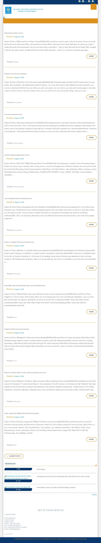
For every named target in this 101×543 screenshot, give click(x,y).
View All (94, 494)
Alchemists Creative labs (79, 539)
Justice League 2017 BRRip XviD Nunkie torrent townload (21, 413)
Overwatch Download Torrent (13, 114)
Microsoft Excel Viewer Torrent (13, 33)
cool (15, 317)
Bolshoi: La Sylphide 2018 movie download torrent (19, 242)
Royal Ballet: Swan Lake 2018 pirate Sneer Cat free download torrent (24, 285)
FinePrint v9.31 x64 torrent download (15, 74)
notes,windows (18, 143)
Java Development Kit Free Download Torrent (18, 198)
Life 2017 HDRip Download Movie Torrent (16, 155)
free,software (18, 102)
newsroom (8, 534)
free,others (17, 274)
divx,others (17, 401)
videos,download (19, 186)
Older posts (15, 456)
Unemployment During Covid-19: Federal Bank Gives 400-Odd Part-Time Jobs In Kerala (63, 476)
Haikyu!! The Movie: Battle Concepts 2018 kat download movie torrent (25, 372)
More (91, 56)
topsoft (16, 62)
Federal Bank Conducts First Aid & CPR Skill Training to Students (56, 487)
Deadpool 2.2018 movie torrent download (16, 329)
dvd (15, 445)
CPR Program (41, 469)
